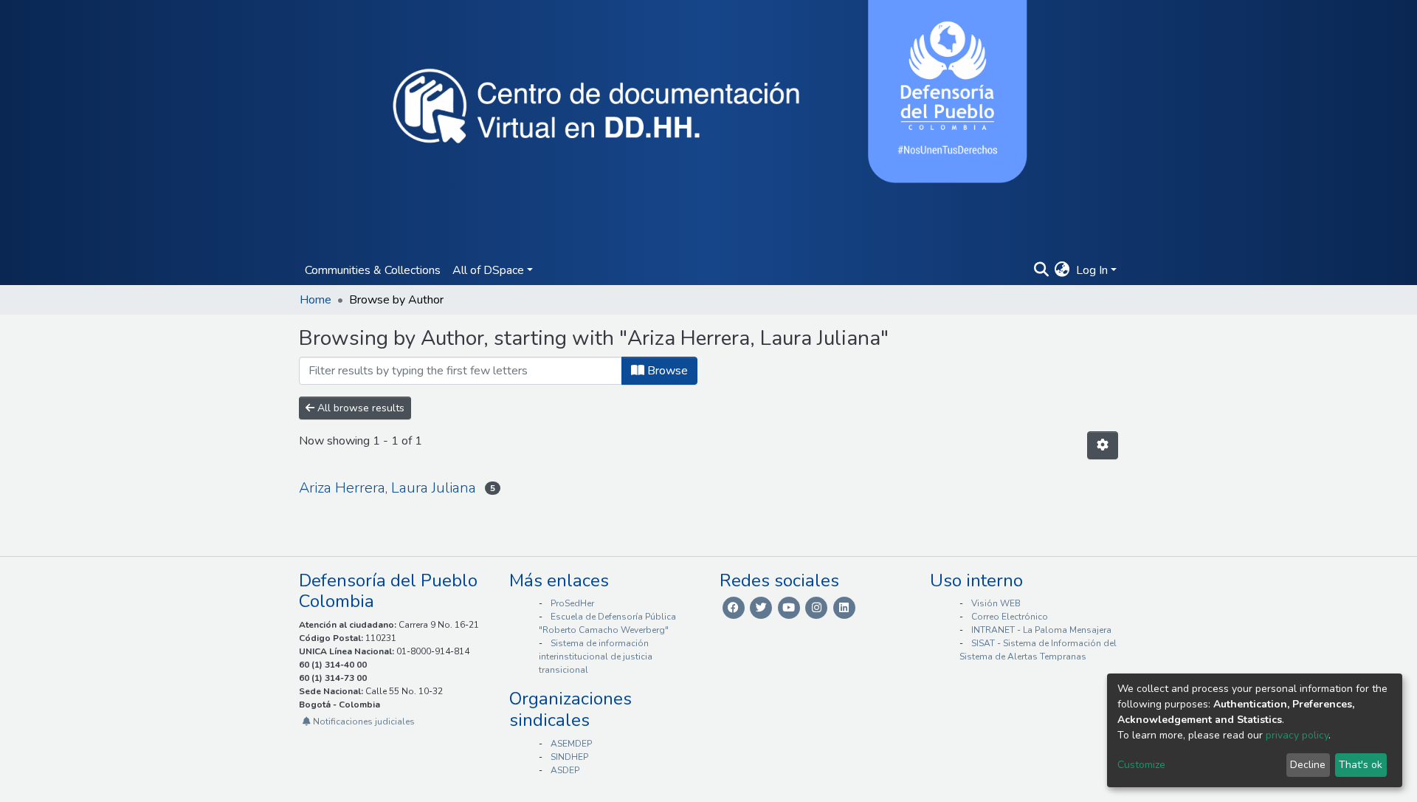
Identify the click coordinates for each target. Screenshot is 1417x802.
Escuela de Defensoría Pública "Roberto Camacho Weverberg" (607, 623)
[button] (1062, 270)
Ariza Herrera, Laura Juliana (387, 488)
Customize (1141, 765)
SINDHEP (569, 757)
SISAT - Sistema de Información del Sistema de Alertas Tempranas (1038, 649)
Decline (1307, 765)
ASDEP (565, 770)
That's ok (1360, 765)
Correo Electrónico (1009, 617)
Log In (1092, 270)
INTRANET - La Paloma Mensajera (1041, 630)
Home (315, 300)
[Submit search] (1041, 270)
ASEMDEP (571, 744)
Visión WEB (996, 603)
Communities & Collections (373, 270)
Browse (666, 371)
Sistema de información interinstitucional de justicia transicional (595, 656)
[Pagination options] (1102, 445)
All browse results (359, 408)
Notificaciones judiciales (363, 721)
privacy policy (1297, 735)
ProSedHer (572, 603)
